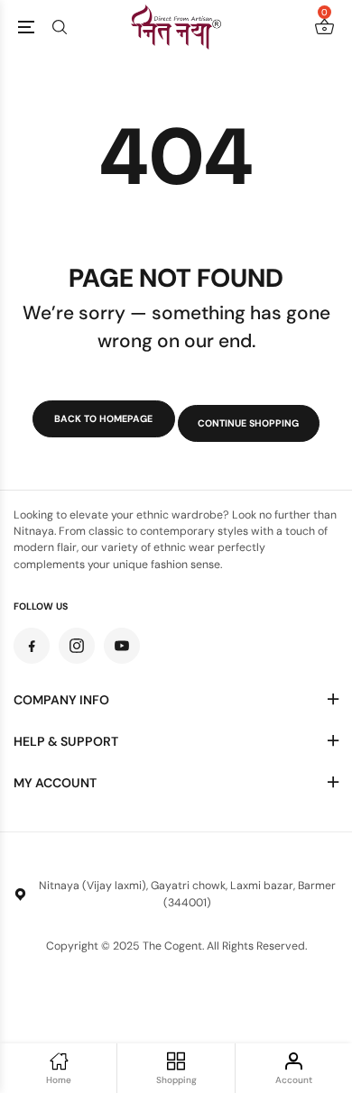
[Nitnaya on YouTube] (122, 646)
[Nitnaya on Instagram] (77, 646)
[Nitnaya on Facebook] (32, 646)
